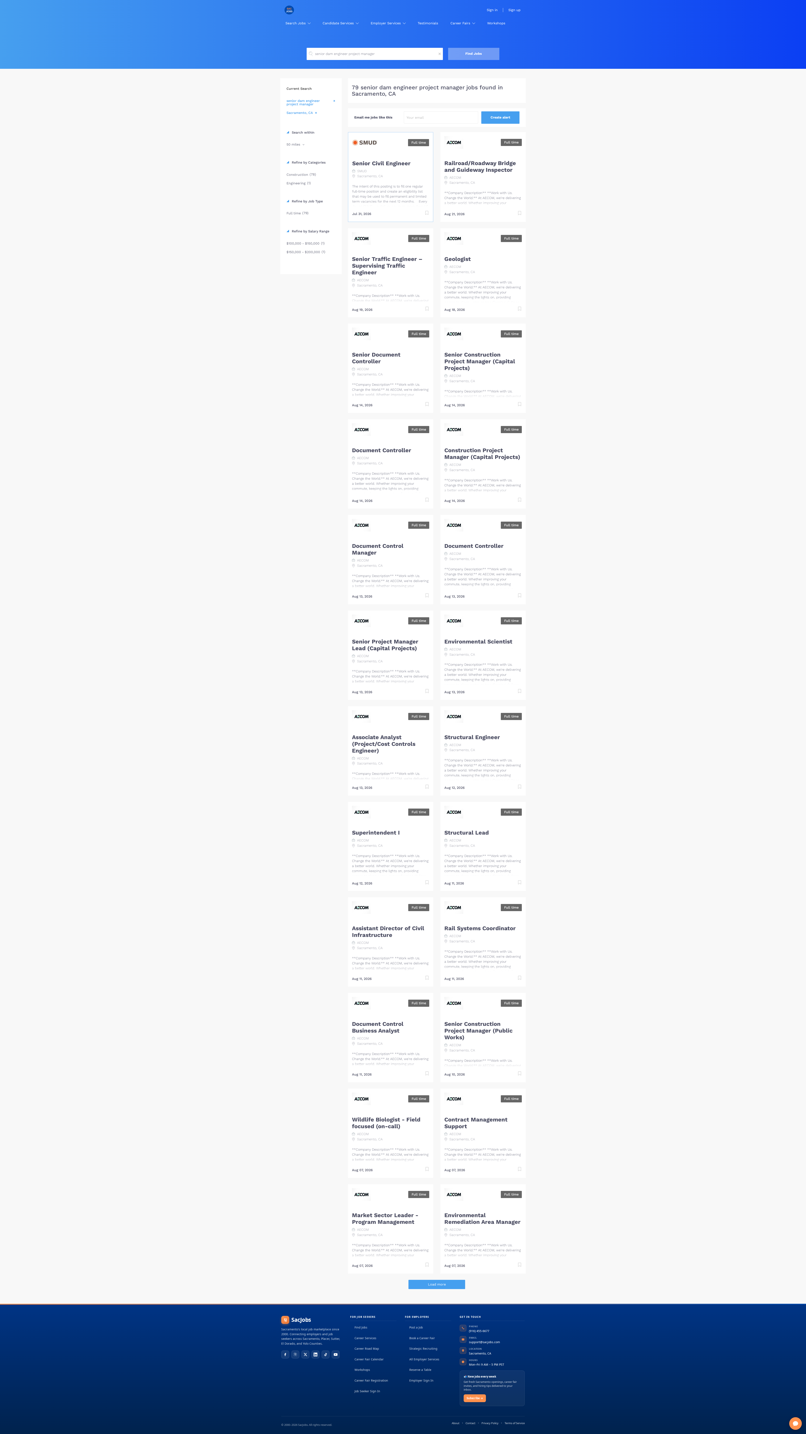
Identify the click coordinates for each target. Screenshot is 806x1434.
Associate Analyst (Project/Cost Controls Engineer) (383, 744)
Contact (470, 1423)
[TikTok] (326, 1354)
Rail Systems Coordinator (480, 928)
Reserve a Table (420, 1370)
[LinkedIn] (315, 1354)
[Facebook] (285, 1354)
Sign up (514, 10)
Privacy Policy (490, 1423)
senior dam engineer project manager (303, 102)
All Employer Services (424, 1359)
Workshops (362, 1370)
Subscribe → (475, 1398)
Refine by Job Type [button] (307, 201)
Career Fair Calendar (369, 1359)
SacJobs (297, 1319)
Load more (437, 1284)
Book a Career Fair (422, 1338)
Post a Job (416, 1327)
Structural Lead (466, 832)
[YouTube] (336, 1354)
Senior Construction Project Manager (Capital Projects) (479, 361)
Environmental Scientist (478, 641)
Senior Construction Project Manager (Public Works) (478, 1031)
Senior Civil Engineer (381, 163)
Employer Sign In (421, 1380)
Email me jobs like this (373, 117)
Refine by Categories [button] (308, 162)
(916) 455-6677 (479, 1331)
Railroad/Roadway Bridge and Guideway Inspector (480, 166)
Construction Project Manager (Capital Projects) (482, 453)
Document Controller (381, 450)
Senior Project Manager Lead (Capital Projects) (385, 645)
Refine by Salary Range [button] (310, 231)
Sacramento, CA (300, 113)
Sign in (492, 10)
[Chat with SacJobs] (795, 1423)
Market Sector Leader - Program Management (385, 1218)
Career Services (365, 1338)
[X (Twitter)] (305, 1354)
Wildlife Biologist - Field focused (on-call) (386, 1123)
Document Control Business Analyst (377, 1027)
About (455, 1423)
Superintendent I (376, 832)
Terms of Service (515, 1423)
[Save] (422, 213)
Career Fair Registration (371, 1380)
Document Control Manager (377, 549)
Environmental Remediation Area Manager (482, 1218)
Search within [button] (302, 132)
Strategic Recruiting (423, 1349)
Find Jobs (473, 54)
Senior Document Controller (376, 358)
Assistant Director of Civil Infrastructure (388, 931)
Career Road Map (367, 1349)
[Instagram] (295, 1354)
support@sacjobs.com (484, 1342)
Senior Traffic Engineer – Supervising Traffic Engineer (387, 266)
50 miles (294, 144)
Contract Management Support (476, 1123)
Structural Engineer (472, 737)
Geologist (457, 259)
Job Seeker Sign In (367, 1391)
